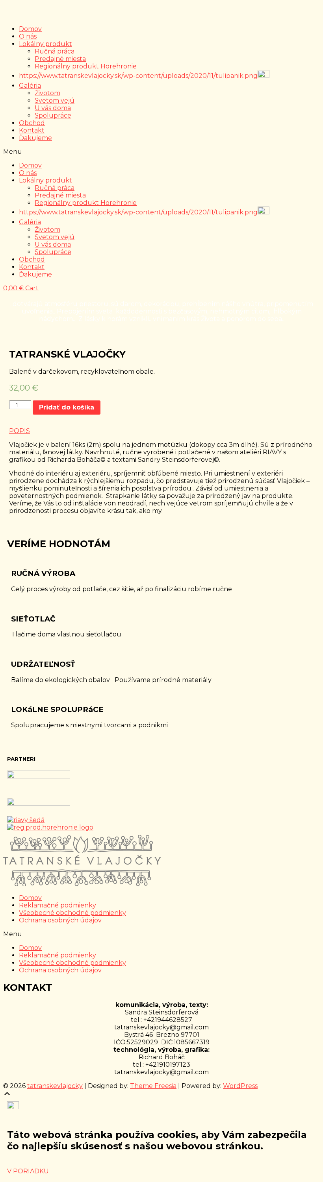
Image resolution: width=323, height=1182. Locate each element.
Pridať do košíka (66, 407)
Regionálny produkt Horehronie (86, 66)
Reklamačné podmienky (57, 905)
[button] (161, 151)
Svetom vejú (54, 100)
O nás (28, 36)
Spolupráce (53, 115)
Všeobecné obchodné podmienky (72, 912)
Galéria (30, 85)
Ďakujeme (35, 138)
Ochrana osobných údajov (60, 920)
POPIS (19, 431)
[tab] (161, 431)
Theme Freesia (153, 1086)
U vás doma (53, 108)
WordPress (240, 1086)
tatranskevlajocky (55, 1086)
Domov (30, 29)
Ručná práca (54, 51)
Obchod (32, 123)
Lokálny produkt (45, 44)
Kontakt (32, 130)
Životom (47, 93)
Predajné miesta (60, 59)
